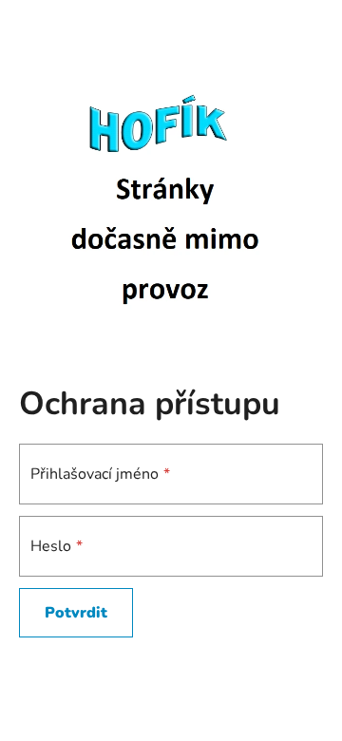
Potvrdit (76, 612)
